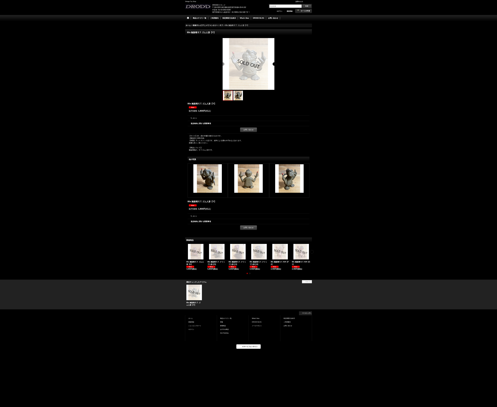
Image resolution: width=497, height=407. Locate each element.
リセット (307, 281)
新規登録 (290, 11)
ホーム (190, 318)
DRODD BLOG (257, 322)
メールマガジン (257, 325)
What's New (255, 318)
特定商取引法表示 (289, 318)
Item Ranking (224, 333)
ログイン (279, 11)
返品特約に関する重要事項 (201, 123)
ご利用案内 (287, 322)
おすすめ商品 (224, 329)
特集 (221, 322)
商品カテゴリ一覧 (226, 318)
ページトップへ (306, 313)
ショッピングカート (194, 325)
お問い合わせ (248, 130)
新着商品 (223, 325)
